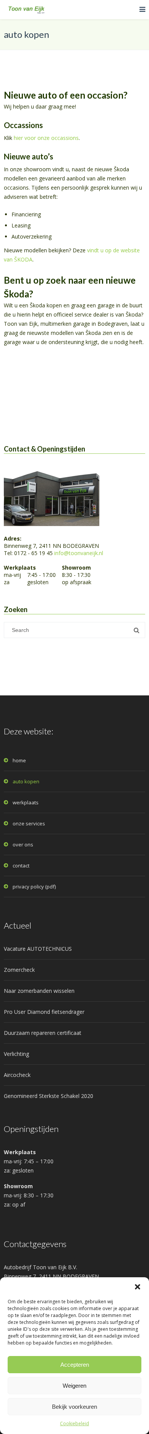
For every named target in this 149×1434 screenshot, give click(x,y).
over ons (23, 844)
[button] (137, 1287)
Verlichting (16, 1053)
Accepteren (74, 1364)
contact (21, 865)
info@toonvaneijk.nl (78, 553)
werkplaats (26, 802)
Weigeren (74, 1385)
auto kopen (26, 781)
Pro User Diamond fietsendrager (44, 1011)
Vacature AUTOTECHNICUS (38, 948)
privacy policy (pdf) (34, 886)
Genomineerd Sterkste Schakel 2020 (48, 1095)
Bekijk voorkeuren (74, 1406)
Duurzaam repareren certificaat (42, 1032)
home (19, 760)
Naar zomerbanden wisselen (39, 990)
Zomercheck (19, 969)
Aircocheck (17, 1074)
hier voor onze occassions (46, 137)
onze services (29, 823)
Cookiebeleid (74, 1423)
